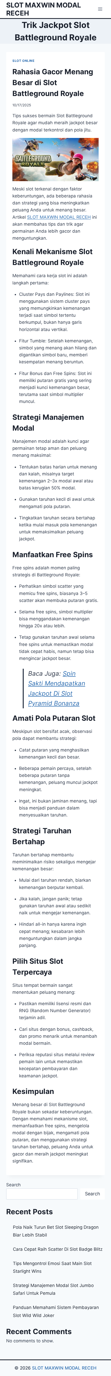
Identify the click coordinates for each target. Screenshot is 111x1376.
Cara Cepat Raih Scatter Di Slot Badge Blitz (57, 1249)
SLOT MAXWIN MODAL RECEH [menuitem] (59, 217)
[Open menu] (100, 9)
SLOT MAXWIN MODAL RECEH (64, 1368)
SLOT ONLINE (23, 61)
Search (13, 1184)
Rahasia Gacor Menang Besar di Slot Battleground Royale (52, 82)
